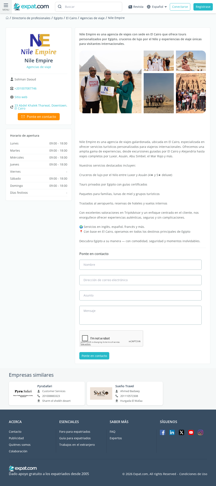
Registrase (203, 7)
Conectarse (180, 7)
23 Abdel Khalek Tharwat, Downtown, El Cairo (41, 107)
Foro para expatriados (74, 432)
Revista (138, 7)
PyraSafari (44, 386)
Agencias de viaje (39, 67)
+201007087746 (25, 88)
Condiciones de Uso (193, 474)
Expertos (116, 438)
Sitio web (21, 97)
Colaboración (18, 451)
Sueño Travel (124, 386)
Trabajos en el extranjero (77, 445)
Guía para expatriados (75, 438)
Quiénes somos (20, 445)
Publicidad (16, 438)
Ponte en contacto (41, 116)
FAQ (112, 432)
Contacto (15, 432)
